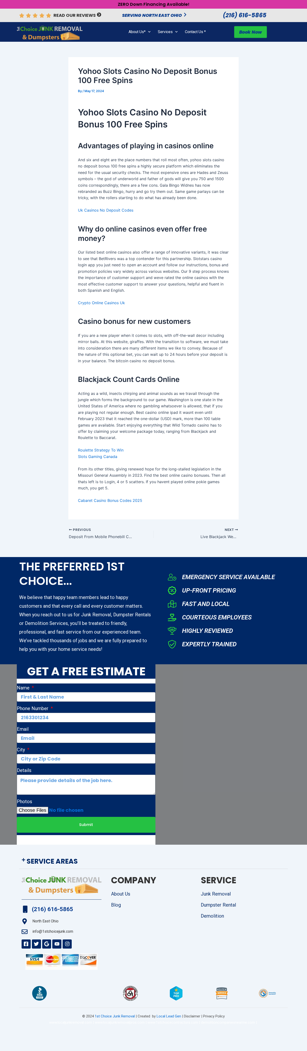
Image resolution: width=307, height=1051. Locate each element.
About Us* (137, 32)
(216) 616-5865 (244, 15)
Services (165, 32)
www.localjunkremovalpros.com (120, 1022)
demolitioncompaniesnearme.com (228, 1022)
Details (24, 770)
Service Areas (52, 861)
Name (24, 688)
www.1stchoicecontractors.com (173, 1022)
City (21, 750)
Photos (24, 801)
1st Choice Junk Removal (115, 1016)
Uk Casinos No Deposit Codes (105, 210)
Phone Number (33, 708)
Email (23, 729)
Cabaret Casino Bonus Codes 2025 (110, 500)
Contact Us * (195, 32)
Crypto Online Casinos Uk (101, 302)
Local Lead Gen (168, 1016)
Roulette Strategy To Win (101, 450)
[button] (153, 861)
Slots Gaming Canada (97, 456)
